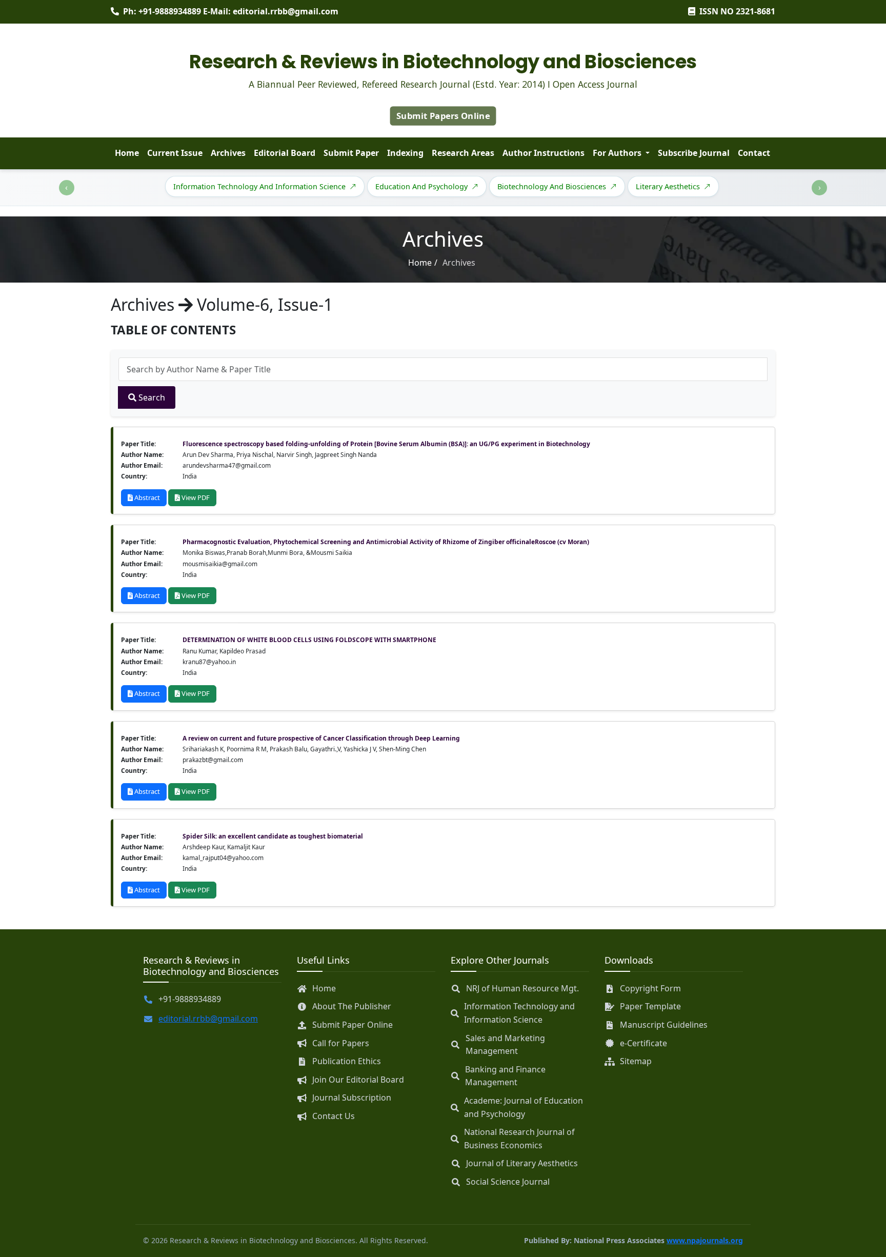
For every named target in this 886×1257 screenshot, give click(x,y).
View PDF (195, 497)
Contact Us (333, 1116)
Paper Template (650, 1006)
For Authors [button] (618, 152)
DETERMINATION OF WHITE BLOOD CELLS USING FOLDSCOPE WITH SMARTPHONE (309, 639)
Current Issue (175, 152)
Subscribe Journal (694, 152)
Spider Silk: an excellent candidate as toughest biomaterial (273, 836)
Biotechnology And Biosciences (551, 186)
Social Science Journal (508, 1181)
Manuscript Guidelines (664, 1024)
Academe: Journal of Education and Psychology (523, 1107)
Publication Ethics (346, 1061)
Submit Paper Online (352, 1024)
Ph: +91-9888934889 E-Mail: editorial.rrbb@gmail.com (230, 11)
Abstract (146, 497)
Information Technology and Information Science (519, 1013)
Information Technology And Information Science (259, 186)
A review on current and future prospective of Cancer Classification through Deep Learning (321, 738)
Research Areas (463, 152)
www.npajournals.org (705, 1240)
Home (127, 152)
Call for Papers (340, 1043)
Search (150, 397)
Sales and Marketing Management (505, 1044)
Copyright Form (650, 988)
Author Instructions (543, 152)
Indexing (405, 152)
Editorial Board (284, 152)
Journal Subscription (351, 1097)
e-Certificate (643, 1043)
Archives (228, 152)
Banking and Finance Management (505, 1076)
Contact (754, 152)
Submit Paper (351, 152)
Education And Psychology (421, 186)
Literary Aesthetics (668, 186)
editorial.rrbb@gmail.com (208, 1018)
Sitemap (636, 1061)
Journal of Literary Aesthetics (522, 1163)
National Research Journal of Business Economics (519, 1138)
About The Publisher (351, 1006)
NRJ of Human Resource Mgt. (522, 988)
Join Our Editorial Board (358, 1079)
